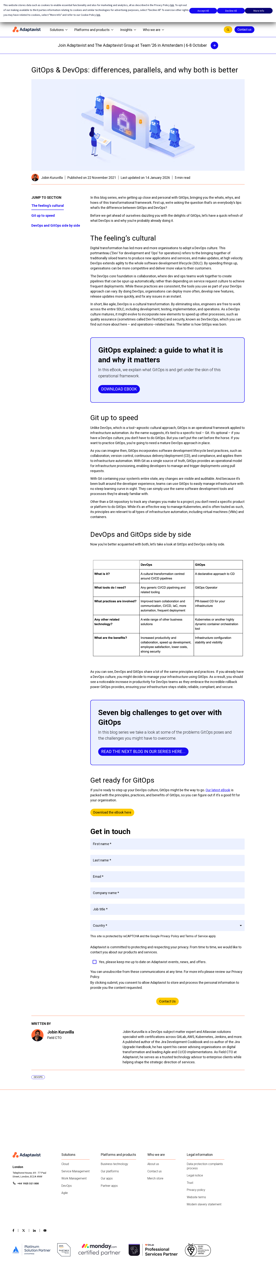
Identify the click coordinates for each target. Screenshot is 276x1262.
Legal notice (195, 1175)
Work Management (74, 1178)
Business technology (114, 1164)
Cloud (65, 1164)
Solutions (57, 30)
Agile (64, 1193)
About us (153, 1164)
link (172, 5)
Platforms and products (92, 30)
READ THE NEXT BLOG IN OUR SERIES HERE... (143, 751)
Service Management (75, 1171)
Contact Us (167, 1001)
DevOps (66, 1186)
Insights (126, 30)
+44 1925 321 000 (28, 1183)
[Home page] (27, 30)
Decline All (231, 10)
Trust (190, 1183)
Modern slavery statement (204, 1204)
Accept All (203, 10)
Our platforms (110, 1171)
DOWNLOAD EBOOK (119, 389)
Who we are (151, 30)
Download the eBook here (112, 812)
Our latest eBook (218, 790)
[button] (167, 925)
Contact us (244, 29)
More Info (258, 10)
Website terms (196, 1197)
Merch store (155, 1178)
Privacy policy (196, 1190)
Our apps (107, 1178)
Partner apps (109, 1186)
